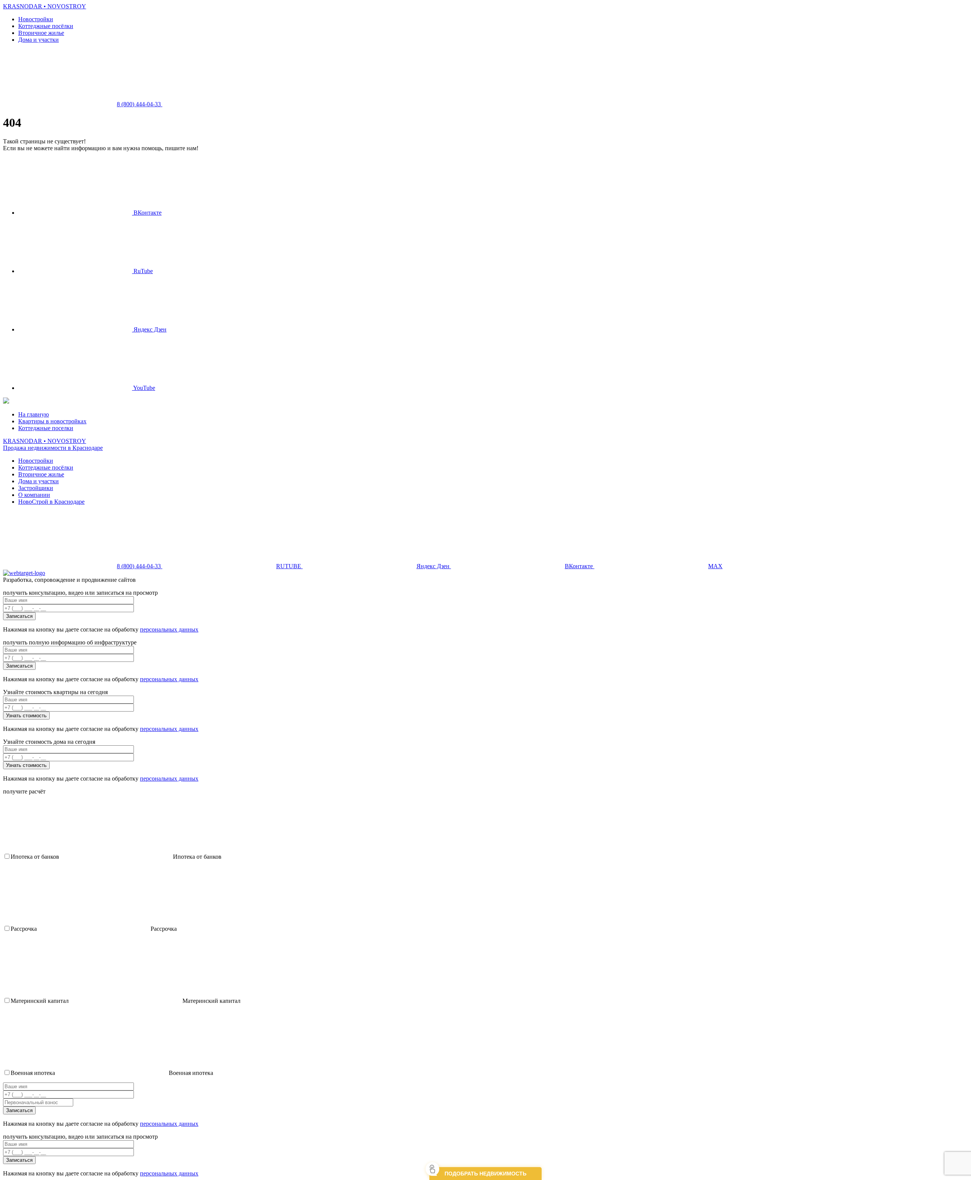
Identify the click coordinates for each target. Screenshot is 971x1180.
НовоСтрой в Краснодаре (51, 501)
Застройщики (35, 488)
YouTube (143, 388)
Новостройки (35, 19)
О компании (34, 495)
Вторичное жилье (41, 33)
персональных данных (169, 629)
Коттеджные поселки (45, 428)
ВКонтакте (147, 212)
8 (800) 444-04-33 (139, 104)
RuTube (142, 271)
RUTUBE (289, 566)
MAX (715, 566)
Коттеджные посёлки (45, 26)
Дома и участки (38, 39)
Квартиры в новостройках (52, 421)
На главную (33, 414)
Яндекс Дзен (149, 329)
